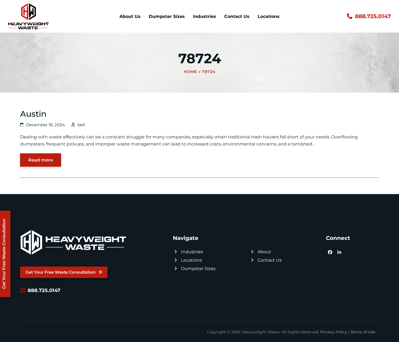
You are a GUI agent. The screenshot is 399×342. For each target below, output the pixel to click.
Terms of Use (362, 332)
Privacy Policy (333, 332)
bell (81, 124)
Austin (33, 114)
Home (190, 71)
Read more (40, 160)
